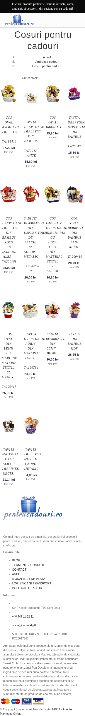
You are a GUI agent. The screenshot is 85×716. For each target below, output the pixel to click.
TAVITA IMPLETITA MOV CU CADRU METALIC (33, 459)
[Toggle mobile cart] (69, 20)
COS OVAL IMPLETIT (54, 122)
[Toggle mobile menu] (78, 20)
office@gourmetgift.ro (25, 625)
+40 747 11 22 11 (23, 616)
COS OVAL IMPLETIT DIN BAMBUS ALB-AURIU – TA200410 (75, 238)
